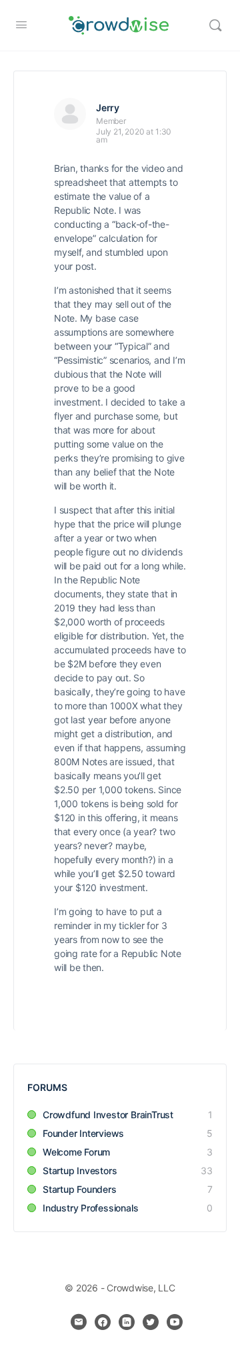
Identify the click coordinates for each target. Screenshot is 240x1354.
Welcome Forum (76, 1152)
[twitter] (151, 1322)
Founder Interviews (83, 1133)
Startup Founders (80, 1189)
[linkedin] (127, 1322)
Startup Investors (80, 1170)
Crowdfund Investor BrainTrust (108, 1114)
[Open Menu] (21, 24)
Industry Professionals (90, 1207)
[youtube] (175, 1322)
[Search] (215, 25)
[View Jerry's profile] (70, 114)
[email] (79, 1322)
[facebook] (103, 1322)
